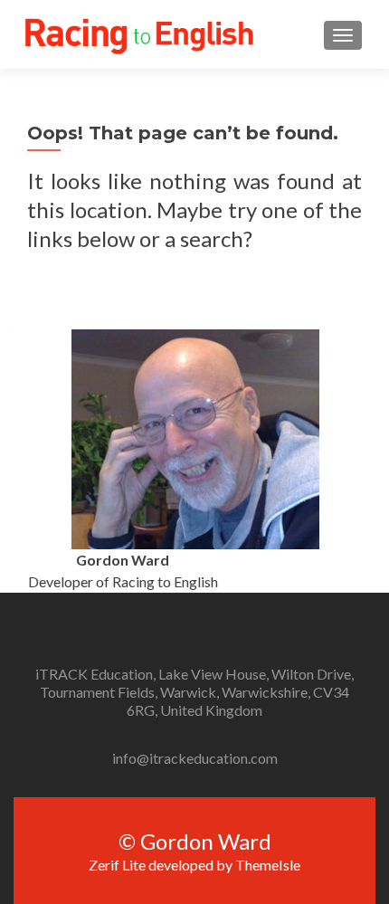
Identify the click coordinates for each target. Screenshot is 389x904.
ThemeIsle (267, 864)
